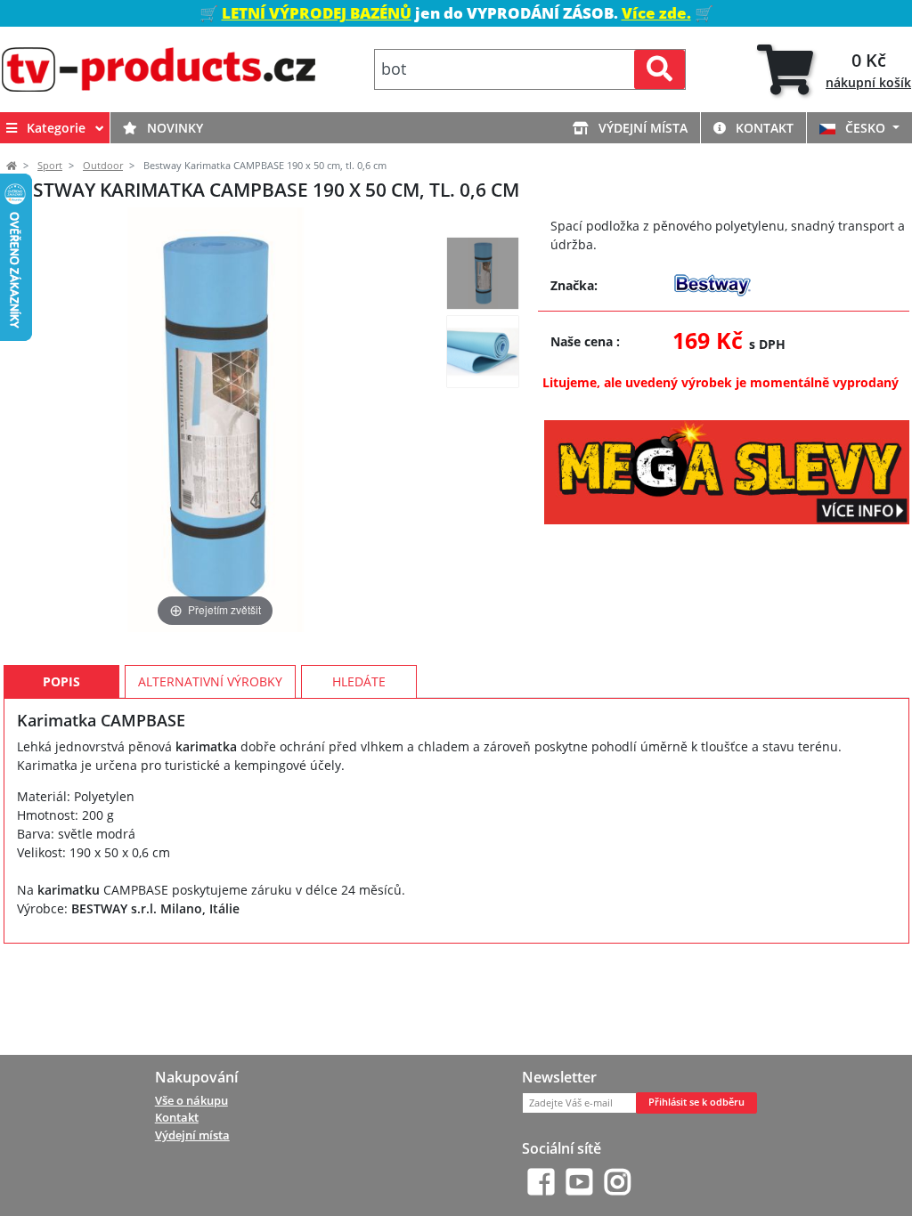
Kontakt (763, 127)
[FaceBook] (541, 1182)
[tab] (834, 70)
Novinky (173, 127)
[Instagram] (618, 1182)
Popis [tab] (61, 681)
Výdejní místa (641, 127)
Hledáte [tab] (359, 681)
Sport (49, 165)
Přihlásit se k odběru (696, 1102)
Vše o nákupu (191, 1100)
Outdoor (103, 165)
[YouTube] (579, 1182)
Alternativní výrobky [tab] (210, 681)
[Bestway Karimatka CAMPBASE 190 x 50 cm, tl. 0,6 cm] (482, 273)
